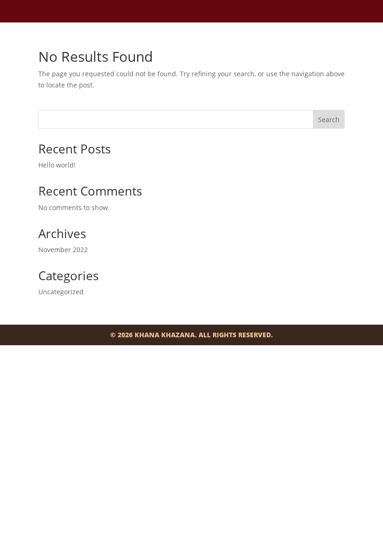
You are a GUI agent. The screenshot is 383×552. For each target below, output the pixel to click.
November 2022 (63, 249)
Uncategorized (61, 291)
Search (329, 119)
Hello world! (57, 164)
